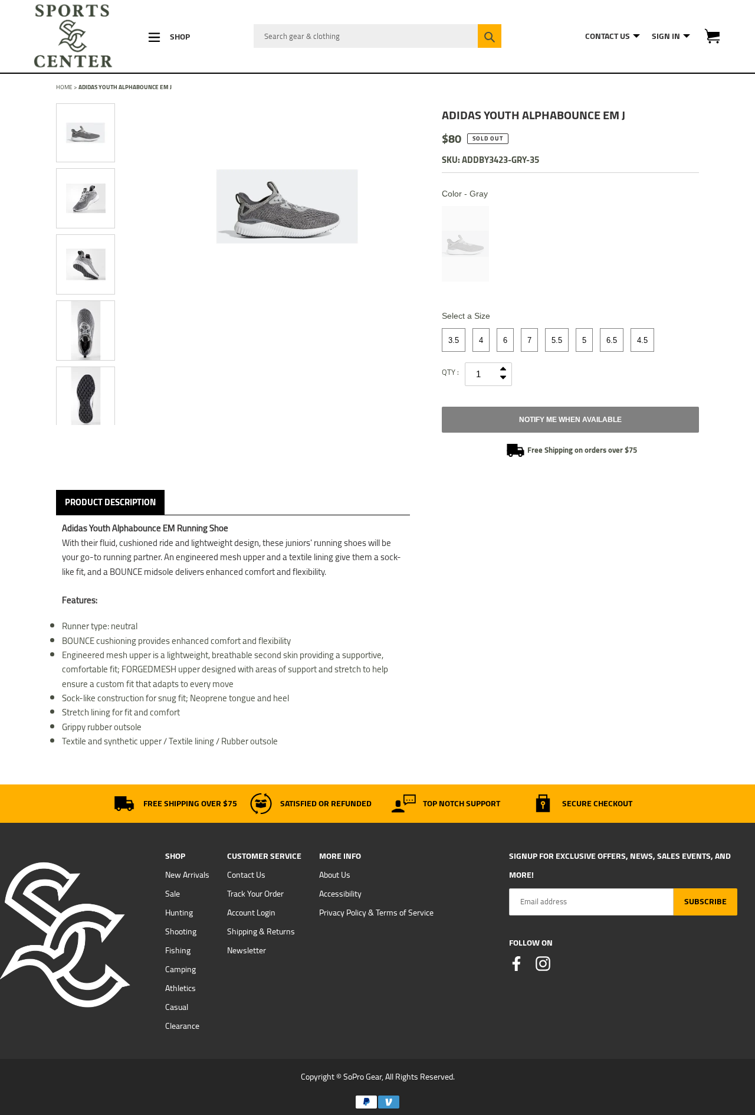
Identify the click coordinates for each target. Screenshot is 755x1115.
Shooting (180, 931)
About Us (334, 874)
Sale (172, 893)
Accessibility (340, 893)
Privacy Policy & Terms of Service (376, 912)
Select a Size (466, 316)
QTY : (450, 372)
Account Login (251, 912)
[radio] (465, 244)
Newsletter (246, 950)
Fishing (178, 950)
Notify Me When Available (570, 420)
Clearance (182, 1026)
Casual (176, 1007)
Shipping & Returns (261, 931)
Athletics (180, 988)
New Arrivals (187, 874)
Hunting (179, 912)
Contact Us (246, 874)
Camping (180, 969)
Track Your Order (255, 893)
